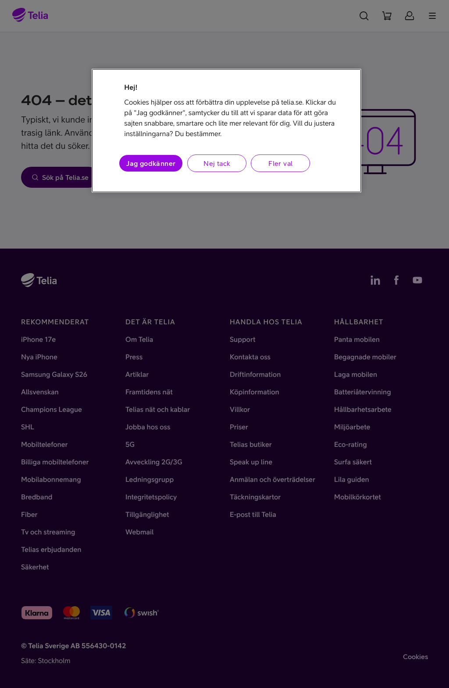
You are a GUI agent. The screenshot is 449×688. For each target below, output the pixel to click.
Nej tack (216, 163)
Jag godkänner (150, 163)
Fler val (280, 163)
